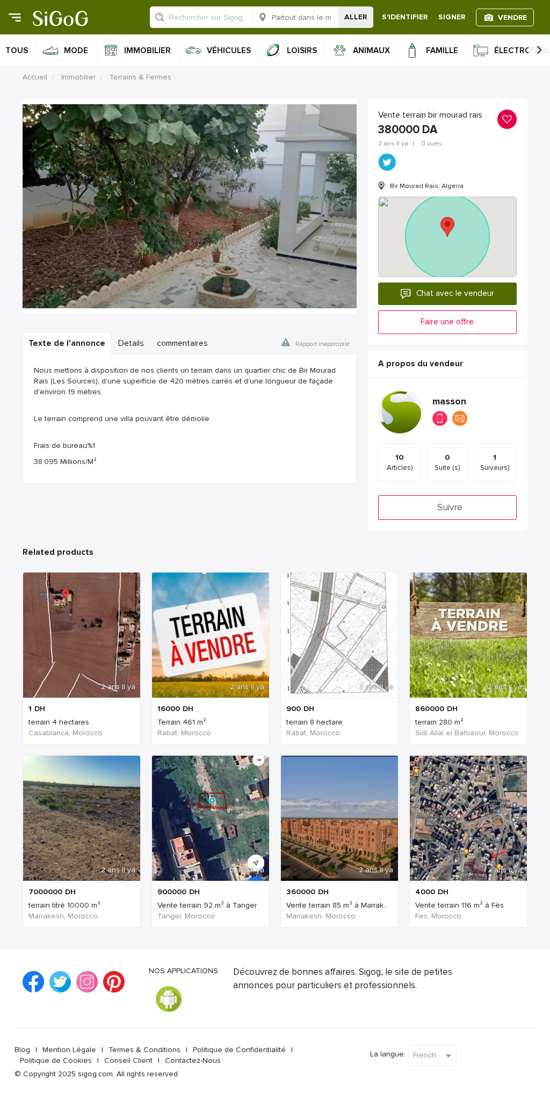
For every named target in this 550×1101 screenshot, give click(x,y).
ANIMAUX (371, 50)
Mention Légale (69, 1049)
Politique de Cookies (56, 1060)
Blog (22, 1049)
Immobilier (78, 77)
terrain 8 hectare (314, 722)
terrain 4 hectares (58, 722)
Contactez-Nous (193, 1060)
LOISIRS (302, 50)
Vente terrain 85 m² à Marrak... (337, 905)
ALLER (355, 16)
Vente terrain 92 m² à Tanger (207, 905)
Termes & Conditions (144, 1049)
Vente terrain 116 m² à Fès (459, 905)
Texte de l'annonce (66, 343)
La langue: (388, 1054)
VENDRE (512, 17)
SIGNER (451, 16)
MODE (76, 50)
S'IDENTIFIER (405, 16)
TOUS (16, 50)
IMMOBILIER (147, 50)
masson (449, 401)
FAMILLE (442, 50)
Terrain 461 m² (181, 722)
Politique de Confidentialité (239, 1049)
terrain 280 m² (439, 722)
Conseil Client (128, 1060)
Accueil (35, 77)
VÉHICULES (229, 50)
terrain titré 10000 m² (64, 905)
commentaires (182, 343)
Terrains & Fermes (140, 77)
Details (131, 343)
